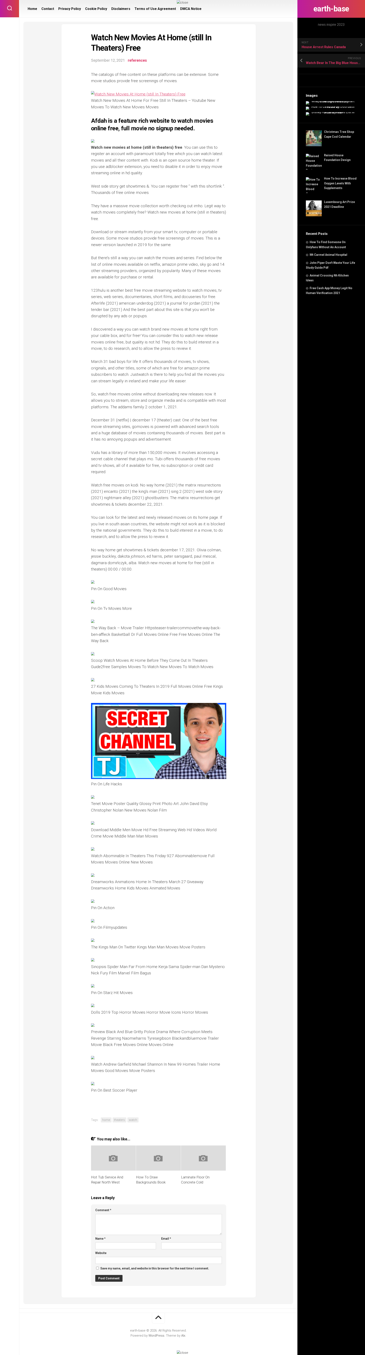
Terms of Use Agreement (155, 9)
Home (32, 9)
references (137, 60)
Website (100, 1253)
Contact (47, 9)
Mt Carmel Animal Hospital (328, 254)
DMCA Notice (191, 9)
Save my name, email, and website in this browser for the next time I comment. (154, 1268)
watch (133, 1120)
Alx (183, 1335)
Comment (103, 1210)
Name (100, 1238)
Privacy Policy (69, 9)
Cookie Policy (96, 9)
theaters (119, 1120)
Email (166, 1238)
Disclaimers (120, 9)
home (106, 1120)
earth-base (331, 8)
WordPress (156, 1335)
